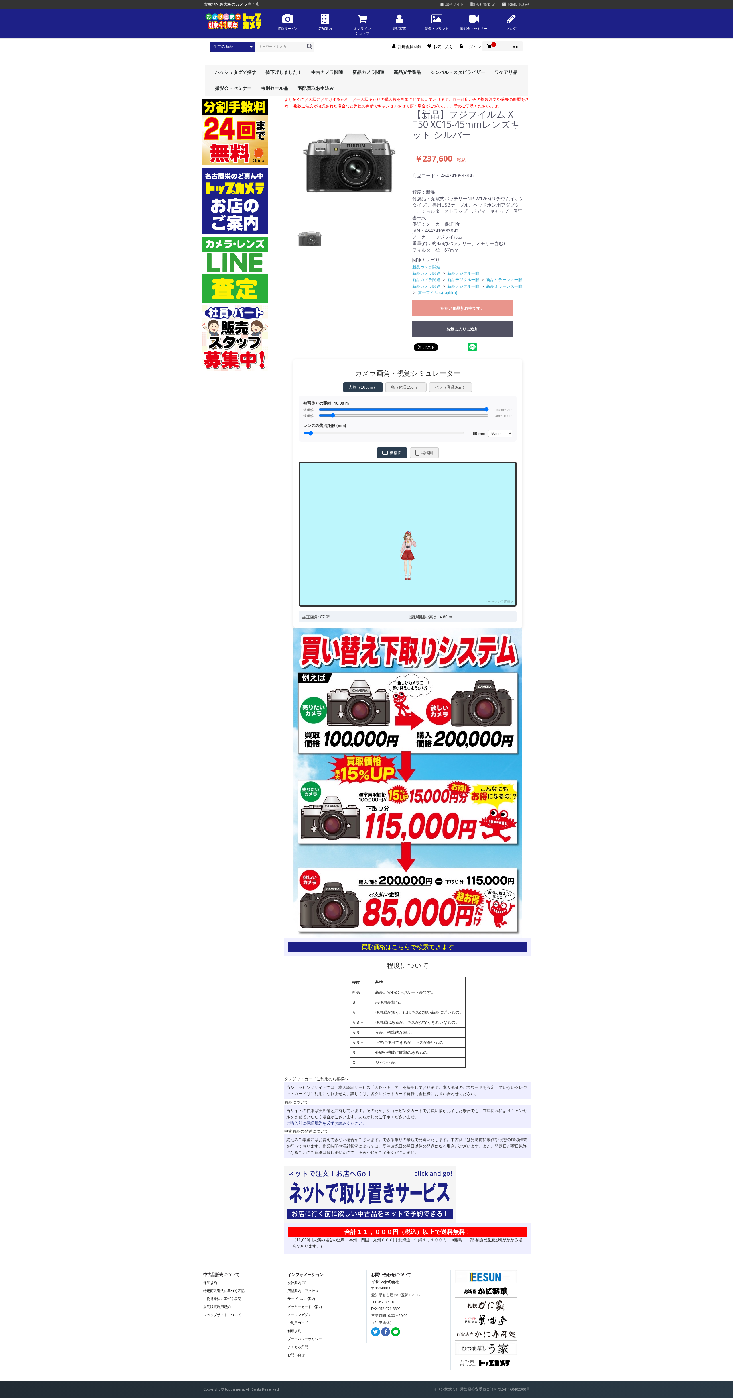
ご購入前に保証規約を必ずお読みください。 (326, 1123)
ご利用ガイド (297, 1322)
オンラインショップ (362, 31)
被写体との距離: (326, 403)
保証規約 (210, 1282)
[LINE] (395, 1332)
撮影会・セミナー (474, 29)
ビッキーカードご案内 (304, 1306)
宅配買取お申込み (315, 88)
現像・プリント (437, 29)
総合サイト (452, 4)
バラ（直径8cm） (450, 387)
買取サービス (287, 29)
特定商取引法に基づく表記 (224, 1290)
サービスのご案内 (301, 1298)
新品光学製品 (407, 72)
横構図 (396, 452)
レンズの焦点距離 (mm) (324, 425)
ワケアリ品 (505, 72)
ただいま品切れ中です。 (462, 308)
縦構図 (427, 452)
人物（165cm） (363, 387)
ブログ (511, 29)
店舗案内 (325, 29)
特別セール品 (274, 88)
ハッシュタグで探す (235, 72)
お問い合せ (296, 1354)
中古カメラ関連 (327, 72)
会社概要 (481, 4)
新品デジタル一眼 (463, 273)
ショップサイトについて (222, 1314)
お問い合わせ (516, 4)
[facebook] (385, 1332)
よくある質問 (297, 1346)
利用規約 (294, 1330)
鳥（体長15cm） (406, 387)
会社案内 (294, 1282)
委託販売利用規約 (217, 1306)
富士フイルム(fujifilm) (437, 292)
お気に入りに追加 (462, 329)
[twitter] (375, 1332)
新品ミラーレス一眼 (504, 279)
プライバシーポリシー (304, 1338)
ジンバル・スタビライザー (457, 72)
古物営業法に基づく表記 (222, 1298)
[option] (349, 162)
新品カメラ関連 (368, 72)
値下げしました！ (283, 72)
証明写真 (399, 29)
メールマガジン (299, 1314)
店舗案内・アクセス (302, 1290)
